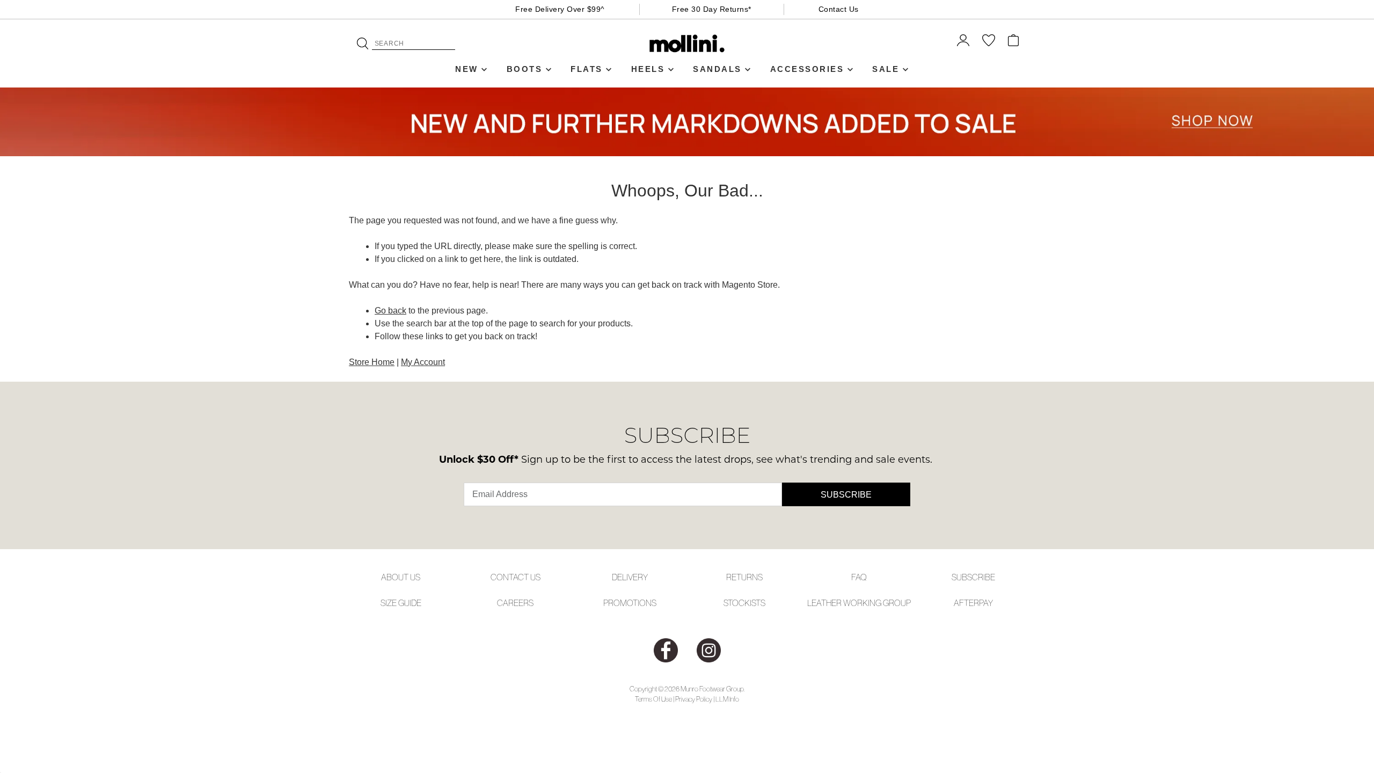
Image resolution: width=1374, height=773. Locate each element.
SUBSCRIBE (973, 577)
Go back (390, 310)
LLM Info (727, 699)
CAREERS (515, 603)
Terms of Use (653, 699)
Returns (744, 577)
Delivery (630, 577)
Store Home (371, 362)
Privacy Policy (693, 699)
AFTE (964, 603)
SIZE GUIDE (401, 603)
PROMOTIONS (629, 603)
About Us (400, 577)
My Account (423, 362)
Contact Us (838, 9)
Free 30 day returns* (711, 9)
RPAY (983, 603)
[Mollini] (687, 43)
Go (362, 43)
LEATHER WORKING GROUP (859, 603)
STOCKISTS (744, 603)
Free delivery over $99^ (560, 9)
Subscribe (846, 494)
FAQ (859, 577)
